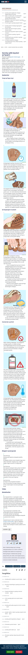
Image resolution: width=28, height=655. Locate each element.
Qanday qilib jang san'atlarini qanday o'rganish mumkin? (13, 38)
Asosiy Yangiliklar (6, 8)
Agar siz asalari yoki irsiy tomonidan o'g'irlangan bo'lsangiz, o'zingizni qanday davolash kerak (13, 17)
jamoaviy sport (17, 566)
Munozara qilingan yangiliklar (10, 10)
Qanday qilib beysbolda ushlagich (13, 619)
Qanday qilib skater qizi (10, 629)
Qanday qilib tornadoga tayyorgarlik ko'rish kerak (13, 26)
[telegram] (11, 543)
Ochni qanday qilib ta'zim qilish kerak (13, 598)
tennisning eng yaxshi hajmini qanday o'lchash (14, 32)
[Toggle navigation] (25, 1)
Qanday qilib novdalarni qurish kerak (13, 579)
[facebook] (8, 543)
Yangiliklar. (6, 573)
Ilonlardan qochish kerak (10, 624)
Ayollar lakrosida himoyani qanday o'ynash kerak (13, 29)
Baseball (23, 566)
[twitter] (17, 543)
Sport (25, 13)
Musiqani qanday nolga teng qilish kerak (14, 635)
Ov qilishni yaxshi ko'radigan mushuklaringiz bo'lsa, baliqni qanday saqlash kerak (14, 41)
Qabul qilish (10, 652)
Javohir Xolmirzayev (15, 57)
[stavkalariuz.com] (5, 2)
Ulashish (5, 529)
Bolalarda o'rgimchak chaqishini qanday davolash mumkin (14, 20)
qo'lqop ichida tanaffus (8, 521)
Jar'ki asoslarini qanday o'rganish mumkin (12, 35)
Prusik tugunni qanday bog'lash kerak (13, 23)
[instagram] (14, 543)
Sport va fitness (9, 566)
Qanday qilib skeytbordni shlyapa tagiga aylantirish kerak (12, 13)
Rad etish (18, 652)
